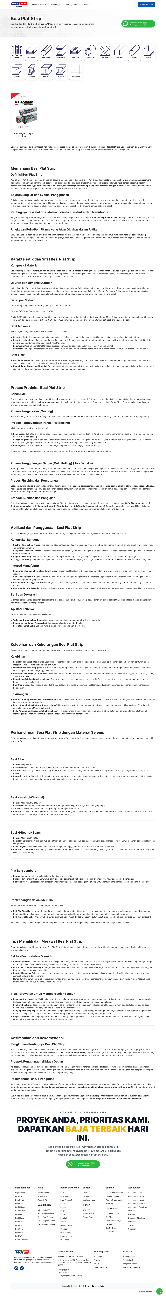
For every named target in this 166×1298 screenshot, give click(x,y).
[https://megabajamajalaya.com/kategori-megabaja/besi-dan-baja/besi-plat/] (105, 52)
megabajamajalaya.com (72, 1275)
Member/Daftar (147, 4)
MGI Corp (85, 1286)
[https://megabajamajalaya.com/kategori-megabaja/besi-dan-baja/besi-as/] (134, 52)
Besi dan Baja (38, 4)
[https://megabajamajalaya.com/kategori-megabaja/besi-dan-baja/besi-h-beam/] (61, 71)
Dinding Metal (71, 4)
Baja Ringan (56, 4)
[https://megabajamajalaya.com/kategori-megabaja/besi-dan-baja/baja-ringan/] (31, 52)
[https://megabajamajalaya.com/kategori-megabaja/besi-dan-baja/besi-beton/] (46, 52)
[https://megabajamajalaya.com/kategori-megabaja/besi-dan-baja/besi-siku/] (149, 52)
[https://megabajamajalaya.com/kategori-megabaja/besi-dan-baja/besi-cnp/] (75, 52)
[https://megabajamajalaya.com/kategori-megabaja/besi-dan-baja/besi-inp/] (31, 71)
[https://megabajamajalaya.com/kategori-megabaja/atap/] (17, 52)
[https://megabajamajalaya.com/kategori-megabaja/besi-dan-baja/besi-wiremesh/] (75, 71)
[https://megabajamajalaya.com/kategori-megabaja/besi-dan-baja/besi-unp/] (17, 71)
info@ (61, 1275)
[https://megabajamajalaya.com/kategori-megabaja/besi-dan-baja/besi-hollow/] (61, 52)
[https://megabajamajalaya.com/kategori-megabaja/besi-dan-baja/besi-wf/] (46, 71)
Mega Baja (99, 1286)
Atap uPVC (86, 4)
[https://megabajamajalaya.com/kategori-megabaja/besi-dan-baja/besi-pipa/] (90, 52)
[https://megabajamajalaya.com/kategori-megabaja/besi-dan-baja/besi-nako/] (119, 52)
